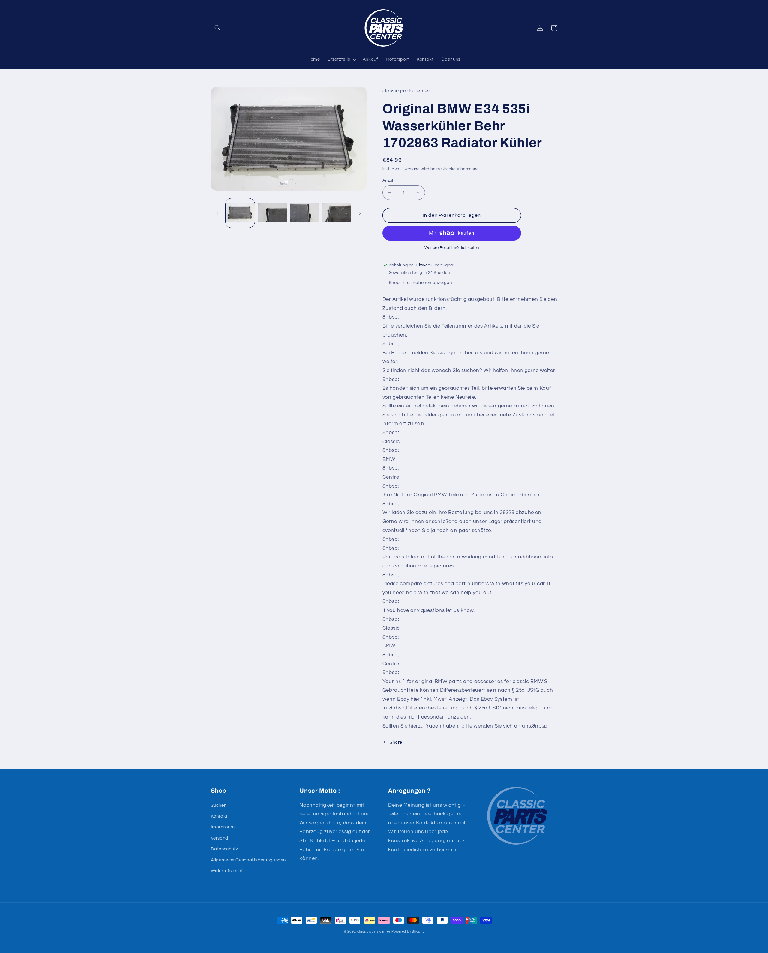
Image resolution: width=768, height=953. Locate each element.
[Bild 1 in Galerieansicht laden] (240, 213)
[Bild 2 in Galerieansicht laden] (272, 213)
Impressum (223, 827)
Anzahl (389, 180)
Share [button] (396, 742)
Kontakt (219, 816)
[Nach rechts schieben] (360, 213)
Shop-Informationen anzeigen (420, 282)
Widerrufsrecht (227, 871)
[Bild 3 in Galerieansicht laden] (304, 213)
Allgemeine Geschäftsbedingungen (248, 860)
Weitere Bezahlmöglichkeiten (451, 248)
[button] (218, 28)
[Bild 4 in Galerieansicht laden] (336, 213)
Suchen (219, 805)
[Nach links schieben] (217, 213)
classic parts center (374, 931)
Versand (412, 169)
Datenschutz (224, 849)
